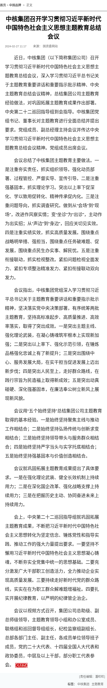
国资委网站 (50, 46)
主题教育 (98, 684)
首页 (3, 5)
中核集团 (83, 684)
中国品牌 (15, 5)
